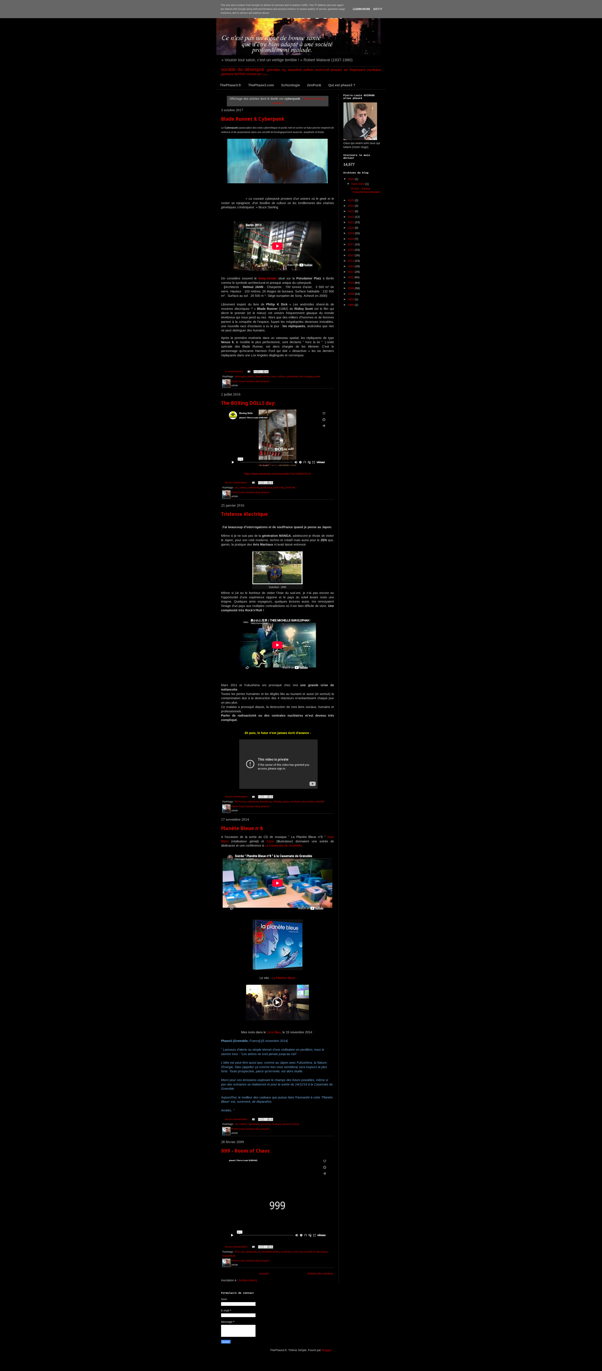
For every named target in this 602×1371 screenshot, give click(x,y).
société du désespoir (242, 69)
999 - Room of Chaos (245, 1151)
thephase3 (357, 70)
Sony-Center (267, 278)
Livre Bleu (274, 1032)
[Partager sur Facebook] (264, 371)
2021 (351, 222)
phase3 (336, 70)
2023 (351, 211)
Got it (377, 9)
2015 (351, 255)
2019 (351, 233)
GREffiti (251, 74)
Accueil (263, 1273)
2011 (351, 277)
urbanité (319, 801)
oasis (265, 74)
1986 (351, 304)
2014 (351, 260)
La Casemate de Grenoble (283, 845)
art (346, 70)
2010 (351, 282)
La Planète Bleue (283, 978)
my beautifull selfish (297, 70)
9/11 (237, 1251)
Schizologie (290, 85)
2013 (351, 266)
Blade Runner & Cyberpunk (252, 119)
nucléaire (374, 70)
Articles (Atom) (247, 1280)
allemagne (241, 376)
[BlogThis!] (258, 371)
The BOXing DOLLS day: (248, 403)
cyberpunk (292, 376)
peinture (227, 74)
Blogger (326, 1350)
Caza (270, 841)
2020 (351, 227)
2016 (351, 249)
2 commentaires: (234, 371)
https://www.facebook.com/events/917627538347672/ (277, 473)
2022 (351, 216)
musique (276, 1124)
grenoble (273, 70)
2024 (351, 205)
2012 (351, 271)
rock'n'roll (322, 70)
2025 (351, 200)
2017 (351, 244)
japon (286, 801)
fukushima (265, 801)
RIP (259, 74)
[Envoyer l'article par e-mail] (248, 371)
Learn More (361, 9)
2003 (351, 299)
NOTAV (240, 74)
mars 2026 (358, 183)
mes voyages (306, 376)
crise (273, 376)
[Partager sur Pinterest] (267, 371)
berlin (251, 376)
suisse (295, 1124)
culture (281, 376)
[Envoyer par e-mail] (255, 371)
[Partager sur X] (261, 371)
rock (269, 487)
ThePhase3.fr (230, 85)
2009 (351, 288)
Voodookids (228, 1255)
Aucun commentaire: (236, 482)
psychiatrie (308, 801)
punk (317, 376)
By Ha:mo (240, 801)
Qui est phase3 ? (341, 85)
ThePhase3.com (261, 85)
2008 (351, 293)
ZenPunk (314, 85)
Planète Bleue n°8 (242, 828)
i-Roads (277, 801)
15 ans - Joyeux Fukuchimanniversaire (365, 190)
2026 (351, 179)
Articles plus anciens (320, 1273)
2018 (351, 238)
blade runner (262, 376)
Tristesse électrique (244, 514)
